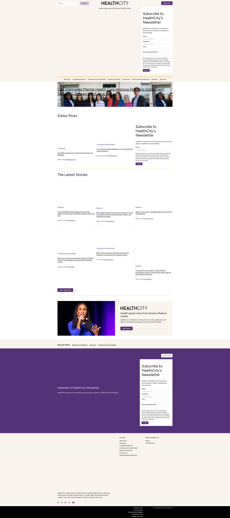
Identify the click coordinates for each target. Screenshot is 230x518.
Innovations (126, 79)
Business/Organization (150, 52)
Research (155, 79)
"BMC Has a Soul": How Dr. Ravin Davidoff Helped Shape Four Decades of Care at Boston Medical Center (75, 260)
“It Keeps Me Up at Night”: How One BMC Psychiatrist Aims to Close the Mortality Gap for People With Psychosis (153, 272)
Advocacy (67, 79)
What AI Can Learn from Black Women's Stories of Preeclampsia (153, 213)
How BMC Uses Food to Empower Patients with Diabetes (75, 154)
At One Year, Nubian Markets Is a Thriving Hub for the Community (115, 150)
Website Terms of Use (137, 516)
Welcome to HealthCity (80, 345)
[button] (166, 3)
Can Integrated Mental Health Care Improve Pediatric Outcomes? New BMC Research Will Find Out (111, 91)
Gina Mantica (71, 100)
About (148, 441)
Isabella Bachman (71, 159)
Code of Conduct (138, 510)
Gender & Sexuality (114, 79)
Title (144, 47)
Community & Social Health (97, 79)
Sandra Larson (113, 156)
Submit (146, 70)
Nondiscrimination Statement (135, 512)
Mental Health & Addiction (141, 79)
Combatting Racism (79, 79)
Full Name (146, 41)
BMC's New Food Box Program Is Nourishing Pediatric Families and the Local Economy (112, 254)
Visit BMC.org (150, 443)
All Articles (123, 441)
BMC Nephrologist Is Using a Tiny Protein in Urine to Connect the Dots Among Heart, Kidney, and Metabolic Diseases (114, 215)
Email (145, 36)
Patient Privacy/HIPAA (137, 514)
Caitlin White (70, 267)
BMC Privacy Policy (138, 507)
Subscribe (163, 79)
